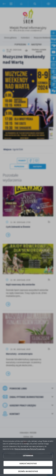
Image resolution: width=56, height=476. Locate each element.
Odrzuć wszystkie (28, 463)
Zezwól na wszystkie (28, 471)
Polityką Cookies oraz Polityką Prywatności (30, 449)
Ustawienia (28, 455)
